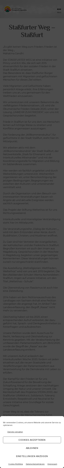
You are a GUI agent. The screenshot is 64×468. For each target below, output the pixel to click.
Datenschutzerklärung (35, 464)
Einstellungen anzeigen (32, 456)
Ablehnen (32, 448)
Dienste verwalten (15, 432)
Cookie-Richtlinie (15, 464)
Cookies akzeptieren (32, 439)
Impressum (52, 464)
